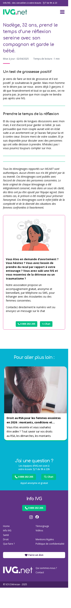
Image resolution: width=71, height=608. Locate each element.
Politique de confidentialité (50, 543)
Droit (6, 539)
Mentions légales (45, 539)
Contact (40, 572)
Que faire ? (9, 543)
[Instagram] (31, 517)
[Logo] (15, 12)
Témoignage (42, 526)
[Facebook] (37, 517)
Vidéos (39, 530)
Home (6, 526)
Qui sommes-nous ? (46, 568)
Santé (6, 535)
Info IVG (7, 530)
